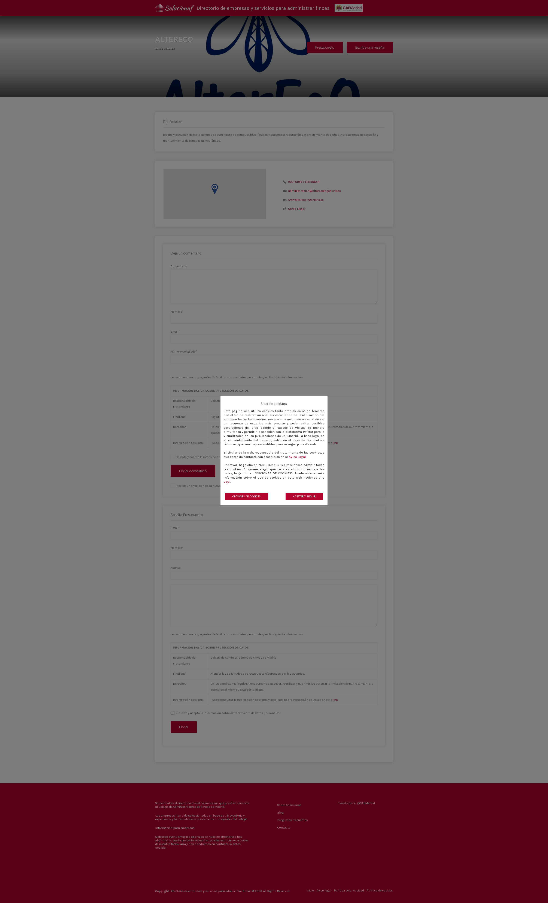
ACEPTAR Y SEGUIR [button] (304, 496)
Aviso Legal (297, 457)
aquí (227, 481)
